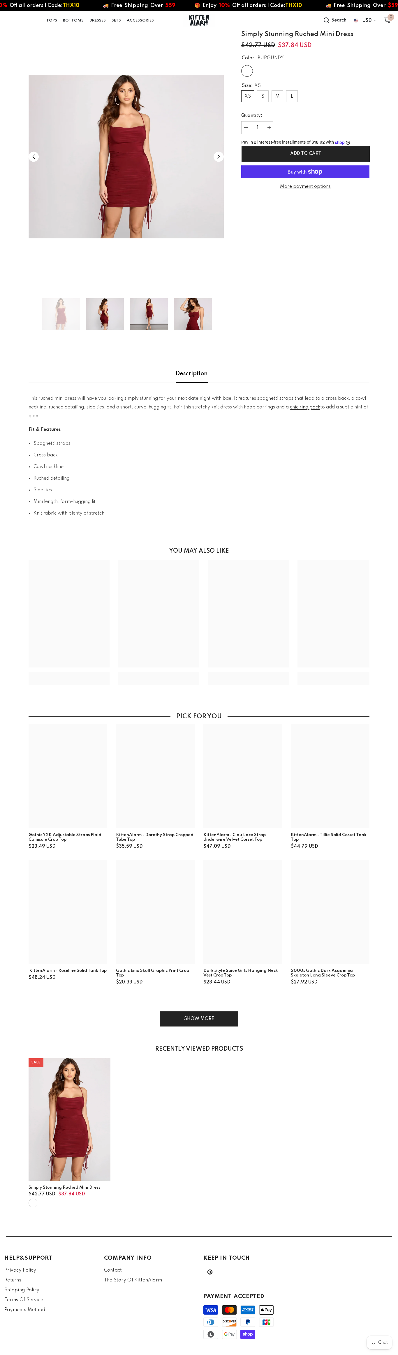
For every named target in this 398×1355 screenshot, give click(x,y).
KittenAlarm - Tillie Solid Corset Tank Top (329, 837)
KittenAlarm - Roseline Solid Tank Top (68, 971)
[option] (126, 156)
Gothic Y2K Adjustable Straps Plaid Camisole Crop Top (65, 837)
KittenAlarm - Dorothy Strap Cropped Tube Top (154, 837)
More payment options (305, 186)
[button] (34, 157)
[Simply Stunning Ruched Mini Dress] (69, 1119)
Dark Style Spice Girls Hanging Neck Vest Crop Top (240, 973)
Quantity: (251, 115)
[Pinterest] (209, 1272)
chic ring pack (305, 407)
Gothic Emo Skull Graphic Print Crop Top (152, 973)
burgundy (33, 1203)
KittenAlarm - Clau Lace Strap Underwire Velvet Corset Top (234, 837)
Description (192, 374)
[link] (69, 674)
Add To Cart (305, 153)
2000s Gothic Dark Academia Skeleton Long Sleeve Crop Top (323, 973)
